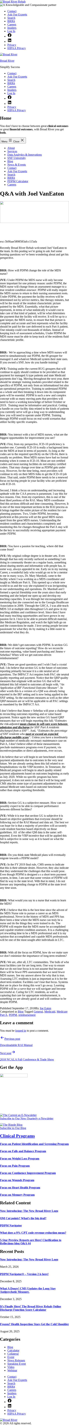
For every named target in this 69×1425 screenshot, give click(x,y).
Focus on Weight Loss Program (19, 1158)
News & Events (16, 164)
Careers (11, 184)
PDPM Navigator (11, 1225)
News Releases (16, 1360)
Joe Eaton (45, 1008)
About (11, 148)
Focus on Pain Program (15, 1165)
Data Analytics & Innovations (24, 154)
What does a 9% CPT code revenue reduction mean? (33, 1232)
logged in (20, 1030)
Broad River (7, 60)
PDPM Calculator (17, 181)
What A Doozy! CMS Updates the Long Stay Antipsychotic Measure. (28, 1290)
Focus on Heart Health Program (20, 1187)
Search (11, 174)
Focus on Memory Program (17, 1194)
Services (12, 151)
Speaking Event (16, 1363)
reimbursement (27, 1014)
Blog (10, 161)
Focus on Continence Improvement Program (28, 1173)
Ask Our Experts (17, 171)
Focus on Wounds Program (17, 1180)
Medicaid (49, 1011)
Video (10, 1367)
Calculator (13, 1350)
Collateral (13, 1353)
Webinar (12, 1370)
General (38, 1011)
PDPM (13, 1014)
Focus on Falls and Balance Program (23, 1151)
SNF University (16, 158)
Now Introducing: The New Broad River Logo (29, 1210)
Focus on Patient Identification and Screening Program (34, 1144)
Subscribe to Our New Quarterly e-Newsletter (26, 1118)
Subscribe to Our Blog (13, 1128)
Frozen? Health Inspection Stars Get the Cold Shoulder (34, 1324)
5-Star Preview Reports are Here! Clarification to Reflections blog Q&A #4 (30, 1241)
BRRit (11, 177)
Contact (11, 168)
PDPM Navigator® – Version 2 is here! (24, 1274)
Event (10, 1357)
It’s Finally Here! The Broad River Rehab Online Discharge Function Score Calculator (30, 1308)
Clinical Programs (17, 1135)
